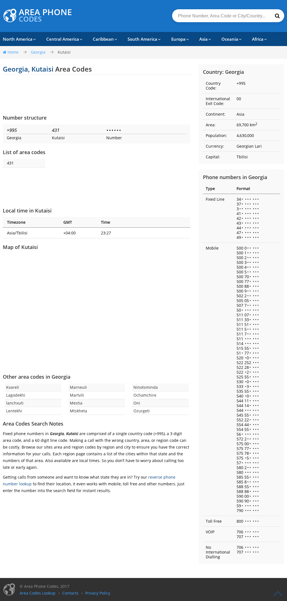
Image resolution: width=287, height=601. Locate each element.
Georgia (38, 52)
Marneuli (78, 387)
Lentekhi (14, 410)
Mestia (76, 403)
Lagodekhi (15, 395)
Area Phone (45, 15)
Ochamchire (144, 395)
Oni (136, 403)
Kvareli (12, 387)
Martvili (77, 395)
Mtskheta (78, 410)
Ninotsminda (145, 387)
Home (13, 52)
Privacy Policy (97, 593)
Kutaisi (64, 52)
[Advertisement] (97, 94)
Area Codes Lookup (37, 593)
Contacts (70, 593)
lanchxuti (15, 403)
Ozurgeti (141, 410)
